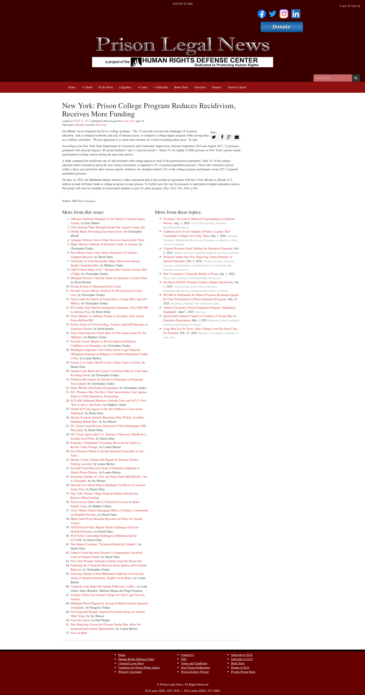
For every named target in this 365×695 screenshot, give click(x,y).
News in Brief (79, 633)
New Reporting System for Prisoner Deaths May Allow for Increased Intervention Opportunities (106, 626)
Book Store (181, 87)
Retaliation (176, 303)
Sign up (355, 6)
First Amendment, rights (207, 303)
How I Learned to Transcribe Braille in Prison (190, 274)
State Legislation (230, 252)
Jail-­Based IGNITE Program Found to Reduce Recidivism (198, 282)
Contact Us (187, 655)
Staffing (178, 252)
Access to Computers (173, 244)
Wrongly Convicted (130, 672)
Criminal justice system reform (189, 286)
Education (80, 124)
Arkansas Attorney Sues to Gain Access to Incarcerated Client (107, 240)
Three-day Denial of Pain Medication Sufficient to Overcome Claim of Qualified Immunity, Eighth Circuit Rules (107, 576)
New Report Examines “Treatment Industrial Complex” (104, 544)
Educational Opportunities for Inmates (209, 290)
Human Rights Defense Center (136, 659)
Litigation (125, 87)
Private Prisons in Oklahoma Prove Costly (96, 286)
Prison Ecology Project (195, 672)
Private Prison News (243, 672)
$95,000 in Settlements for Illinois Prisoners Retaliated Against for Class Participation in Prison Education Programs (201, 297)
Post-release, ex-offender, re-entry (220, 240)
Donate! (217, 87)
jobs (219, 278)
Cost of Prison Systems (202, 223)
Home (72, 87)
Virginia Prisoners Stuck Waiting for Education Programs (197, 248)
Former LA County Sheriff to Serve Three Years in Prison (105, 362)
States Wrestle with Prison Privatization (94, 388)
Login (343, 6)
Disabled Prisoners (212, 261)
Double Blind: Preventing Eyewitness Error (97, 231)
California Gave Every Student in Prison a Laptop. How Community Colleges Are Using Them (196, 233)
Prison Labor (169, 278)
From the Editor (80, 620)
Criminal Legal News (131, 663)
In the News (106, 87)
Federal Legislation (229, 320)
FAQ (184, 659)
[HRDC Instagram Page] (284, 12)
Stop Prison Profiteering (195, 667)
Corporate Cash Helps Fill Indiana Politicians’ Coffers (103, 586)
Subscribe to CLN (242, 659)
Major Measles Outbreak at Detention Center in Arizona (104, 244)
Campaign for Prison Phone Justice (139, 667)
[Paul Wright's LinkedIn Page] (295, 12)
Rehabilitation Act (205, 265)
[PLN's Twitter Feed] (272, 12)
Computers (168, 240)
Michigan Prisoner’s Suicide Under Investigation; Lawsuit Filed (109, 278)
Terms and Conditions (194, 663)
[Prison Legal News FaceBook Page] (261, 12)
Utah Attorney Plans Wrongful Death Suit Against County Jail (108, 227)
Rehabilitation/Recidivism (176, 227)
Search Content (237, 87)
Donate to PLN (240, 667)
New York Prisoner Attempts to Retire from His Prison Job (106, 561)
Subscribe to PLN (241, 655)
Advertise (200, 87)
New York (101, 124)
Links (143, 87)
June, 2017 (129, 121)
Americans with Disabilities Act (178, 265)
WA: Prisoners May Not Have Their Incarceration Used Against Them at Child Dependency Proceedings (109, 394)
